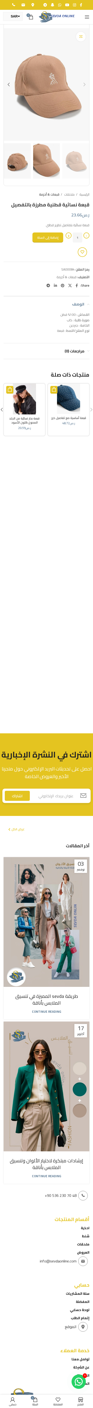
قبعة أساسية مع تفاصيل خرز (68, 418)
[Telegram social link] (44, 5)
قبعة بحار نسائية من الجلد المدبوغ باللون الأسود (24, 420)
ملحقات (69, 194)
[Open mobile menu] (87, 17)
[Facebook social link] (80, 5)
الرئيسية (84, 194)
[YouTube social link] (67, 5)
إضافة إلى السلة (47, 237)
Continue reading (46, 1011)
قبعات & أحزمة (49, 194)
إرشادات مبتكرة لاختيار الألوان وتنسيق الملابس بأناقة (46, 1164)
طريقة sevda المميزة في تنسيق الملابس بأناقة (46, 999)
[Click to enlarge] (81, 36)
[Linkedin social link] (55, 285)
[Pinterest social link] (62, 285)
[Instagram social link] (74, 5)
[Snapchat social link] (52, 5)
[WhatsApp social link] (59, 5)
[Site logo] (56, 17)
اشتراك (17, 795)
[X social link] (69, 285)
